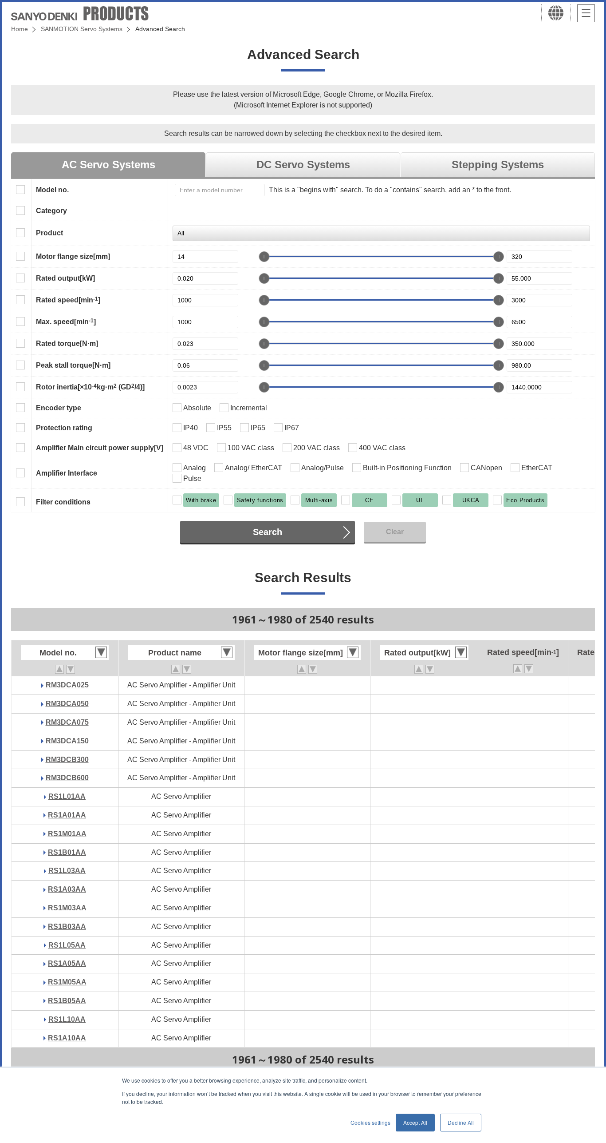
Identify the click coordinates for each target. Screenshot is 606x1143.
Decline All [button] (461, 1122)
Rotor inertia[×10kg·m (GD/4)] (90, 387)
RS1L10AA (67, 1019)
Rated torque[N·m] (67, 343)
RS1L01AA (67, 796)
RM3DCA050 (67, 703)
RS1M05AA (67, 982)
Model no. (52, 190)
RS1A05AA (67, 963)
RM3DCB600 (67, 778)
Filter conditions (63, 502)
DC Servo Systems (303, 165)
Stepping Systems (498, 165)
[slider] (264, 256)
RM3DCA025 (67, 685)
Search (267, 532)
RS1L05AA (67, 945)
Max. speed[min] (66, 321)
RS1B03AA (67, 926)
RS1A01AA (67, 815)
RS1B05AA (67, 1000)
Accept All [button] (415, 1122)
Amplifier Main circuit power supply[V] (99, 448)
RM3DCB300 (67, 759)
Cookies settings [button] (370, 1122)
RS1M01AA (67, 833)
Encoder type (58, 408)
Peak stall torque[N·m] (73, 365)
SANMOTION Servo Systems (81, 28)
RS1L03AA (67, 870)
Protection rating (64, 428)
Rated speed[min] (68, 300)
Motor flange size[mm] (73, 256)
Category (51, 210)
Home (19, 28)
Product (49, 233)
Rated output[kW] (65, 278)
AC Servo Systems (108, 165)
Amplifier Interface (66, 473)
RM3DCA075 (67, 722)
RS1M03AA (67, 908)
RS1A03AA (67, 889)
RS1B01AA (67, 852)
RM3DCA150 (67, 741)
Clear (395, 532)
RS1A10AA (67, 1038)
